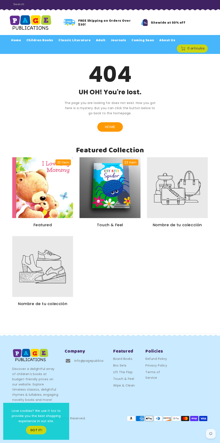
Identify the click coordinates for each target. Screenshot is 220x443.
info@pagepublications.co (95, 361)
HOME (110, 126)
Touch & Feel (123, 379)
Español (198, 5)
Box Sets (120, 365)
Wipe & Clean (124, 385)
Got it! (36, 430)
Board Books (123, 359)
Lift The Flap (123, 372)
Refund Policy (156, 359)
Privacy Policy (156, 365)
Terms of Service (152, 375)
